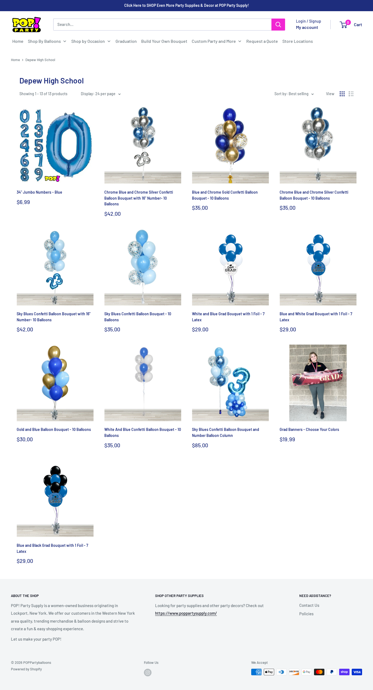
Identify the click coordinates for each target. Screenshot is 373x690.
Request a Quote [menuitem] (262, 41)
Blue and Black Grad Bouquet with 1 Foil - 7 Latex (52, 548)
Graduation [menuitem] (126, 41)
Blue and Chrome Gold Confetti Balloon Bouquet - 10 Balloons (225, 195)
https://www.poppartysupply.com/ (186, 613)
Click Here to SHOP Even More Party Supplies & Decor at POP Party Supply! (186, 5)
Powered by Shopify (26, 669)
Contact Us (309, 605)
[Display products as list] (351, 93)
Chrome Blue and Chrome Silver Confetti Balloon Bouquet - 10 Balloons (314, 195)
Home (15, 60)
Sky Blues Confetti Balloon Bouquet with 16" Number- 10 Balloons (54, 316)
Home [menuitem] (17, 41)
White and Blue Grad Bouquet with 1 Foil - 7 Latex (228, 316)
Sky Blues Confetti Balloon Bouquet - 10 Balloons (137, 316)
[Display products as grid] (342, 93)
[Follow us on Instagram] (148, 672)
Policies (306, 613)
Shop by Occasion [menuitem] (88, 41)
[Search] (278, 25)
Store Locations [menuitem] (297, 41)
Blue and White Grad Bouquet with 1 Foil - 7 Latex (316, 316)
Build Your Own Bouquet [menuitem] (164, 41)
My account (307, 27)
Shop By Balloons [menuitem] (44, 41)
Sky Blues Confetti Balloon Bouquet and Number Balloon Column (225, 432)
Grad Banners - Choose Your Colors (309, 429)
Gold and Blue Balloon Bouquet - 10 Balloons (54, 429)
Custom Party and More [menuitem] (214, 41)
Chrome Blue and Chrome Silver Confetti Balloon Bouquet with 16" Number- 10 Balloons (138, 198)
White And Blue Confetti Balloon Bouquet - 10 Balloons (142, 432)
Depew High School (40, 60)
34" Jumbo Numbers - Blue (39, 192)
